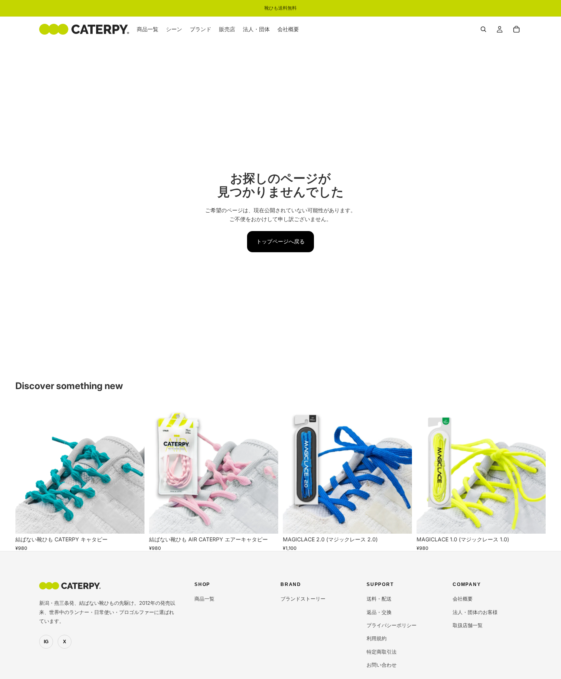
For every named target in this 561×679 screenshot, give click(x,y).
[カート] (516, 29)
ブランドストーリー (302, 599)
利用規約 (377, 638)
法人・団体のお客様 (475, 612)
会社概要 (463, 599)
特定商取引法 (382, 652)
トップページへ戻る (280, 241)
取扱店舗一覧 (468, 625)
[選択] (132, 522)
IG (46, 641)
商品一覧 (204, 599)
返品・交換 (379, 612)
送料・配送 (379, 599)
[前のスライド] (26, 469)
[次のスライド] (132, 469)
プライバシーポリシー (392, 625)
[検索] (483, 29)
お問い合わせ (382, 665)
